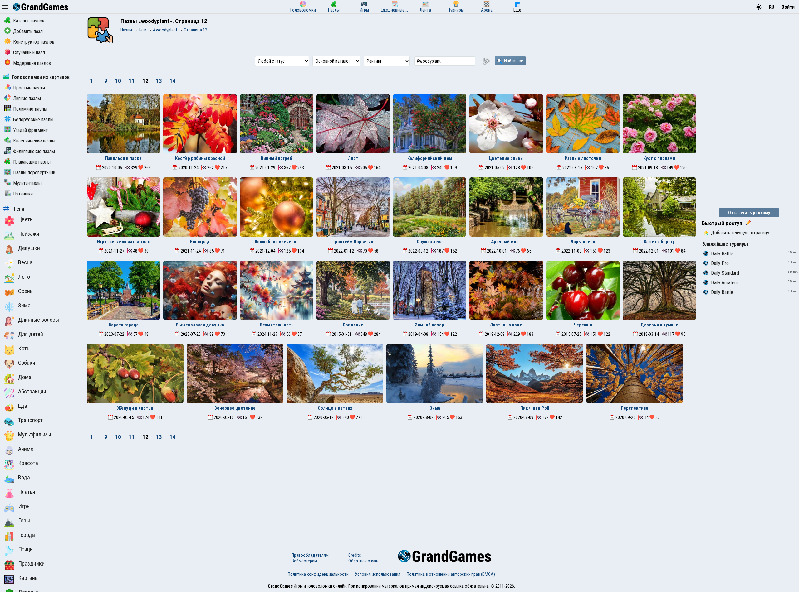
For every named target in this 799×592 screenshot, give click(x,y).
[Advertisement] (391, 490)
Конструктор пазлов (33, 42)
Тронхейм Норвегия (353, 241)
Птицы (26, 549)
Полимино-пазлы (30, 109)
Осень (25, 291)
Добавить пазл (28, 31)
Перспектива (634, 408)
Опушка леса (430, 241)
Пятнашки (23, 194)
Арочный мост (506, 241)
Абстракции (32, 391)
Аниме (25, 448)
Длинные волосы (38, 319)
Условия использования (377, 574)
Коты (24, 348)
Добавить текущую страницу (740, 233)
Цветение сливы (506, 158)
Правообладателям (310, 555)
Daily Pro (720, 263)
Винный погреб (276, 158)
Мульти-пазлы (27, 183)
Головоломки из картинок (41, 77)
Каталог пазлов (28, 21)
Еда (22, 405)
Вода (24, 477)
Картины (28, 578)
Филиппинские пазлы (34, 151)
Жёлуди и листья (135, 408)
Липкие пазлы (27, 98)
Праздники (31, 563)
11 (132, 80)
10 (118, 80)
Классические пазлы (34, 141)
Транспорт (30, 420)
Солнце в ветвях (335, 408)
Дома (25, 377)
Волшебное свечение (277, 241)
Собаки (26, 362)
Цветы (26, 219)
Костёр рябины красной (200, 158)
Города (26, 535)
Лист (353, 158)
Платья (26, 492)
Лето (24, 276)
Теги (19, 208)
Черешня (583, 325)
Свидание (353, 325)
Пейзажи (28, 233)
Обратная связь (363, 561)
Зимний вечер (429, 325)
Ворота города (124, 325)
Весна (25, 262)
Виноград (200, 241)
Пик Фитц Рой (534, 408)
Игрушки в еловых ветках (123, 241)
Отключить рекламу (749, 212)
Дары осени (582, 241)
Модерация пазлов (32, 63)
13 (159, 80)
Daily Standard (725, 273)
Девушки (29, 248)
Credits (354, 555)
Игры (24, 506)
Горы (24, 520)
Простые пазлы (29, 88)
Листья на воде (506, 325)
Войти (788, 7)
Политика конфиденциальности (318, 574)
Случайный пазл (29, 52)
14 (172, 80)
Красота (28, 463)
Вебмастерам (304, 561)
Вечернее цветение (235, 408)
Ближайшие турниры (725, 244)
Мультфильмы (34, 434)
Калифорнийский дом (429, 158)
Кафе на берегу (659, 241)
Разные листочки (583, 158)
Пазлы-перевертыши (34, 173)
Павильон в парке (123, 158)
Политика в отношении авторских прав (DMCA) (451, 574)
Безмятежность (277, 325)
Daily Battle (722, 254)
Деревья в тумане (659, 325)
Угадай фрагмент (30, 130)
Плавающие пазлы (32, 162)
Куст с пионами (659, 158)
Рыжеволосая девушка (200, 325)
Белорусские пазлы (33, 120)
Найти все (513, 61)
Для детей (30, 334)
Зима (24, 305)
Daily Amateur (724, 283)
